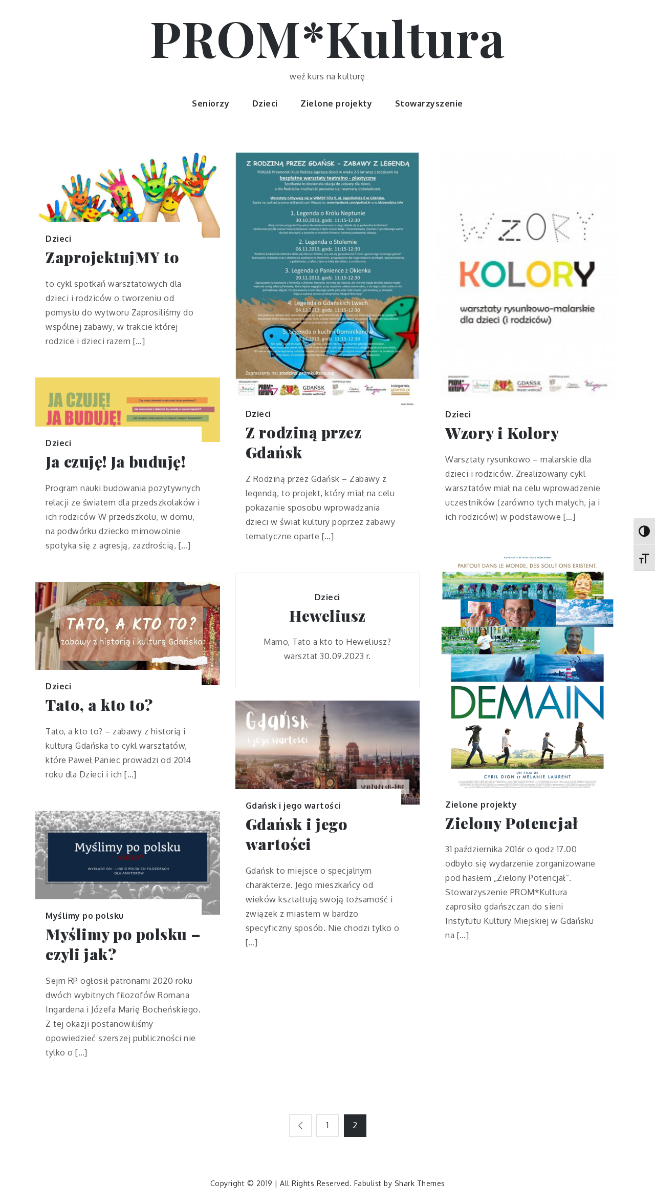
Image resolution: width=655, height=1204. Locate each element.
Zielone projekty (336, 103)
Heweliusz (327, 616)
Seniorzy (210, 103)
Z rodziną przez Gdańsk (304, 442)
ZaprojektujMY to (112, 257)
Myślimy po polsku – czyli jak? (123, 944)
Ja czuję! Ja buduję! (115, 462)
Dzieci (265, 103)
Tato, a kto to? (99, 705)
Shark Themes (420, 1183)
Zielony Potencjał (511, 823)
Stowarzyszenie (429, 103)
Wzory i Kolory (502, 433)
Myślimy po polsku (85, 916)
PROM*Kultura (328, 37)
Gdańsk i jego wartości (293, 805)
